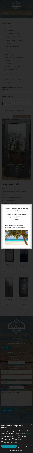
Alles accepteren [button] (9, 446)
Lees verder (28, 433)
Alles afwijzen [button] (25, 446)
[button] (16, 450)
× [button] (31, 425)
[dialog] (16, 438)
